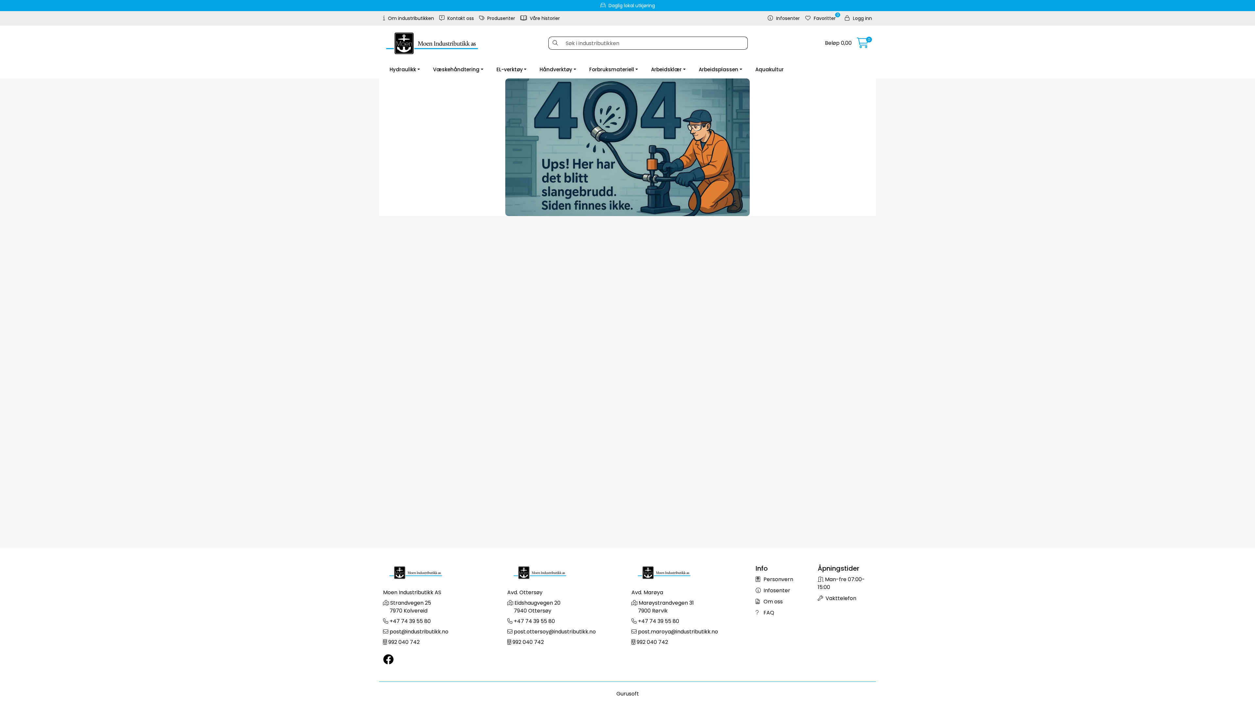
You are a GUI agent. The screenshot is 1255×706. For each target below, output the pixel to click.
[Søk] (555, 43)
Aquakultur (769, 69)
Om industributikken (410, 18)
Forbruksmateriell (611, 69)
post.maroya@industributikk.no (678, 631)
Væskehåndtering (456, 69)
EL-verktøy (509, 69)
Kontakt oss (460, 18)
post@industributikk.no (419, 631)
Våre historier (544, 18)
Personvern (777, 579)
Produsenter (500, 18)
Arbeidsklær (666, 69)
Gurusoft (627, 694)
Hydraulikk (403, 69)
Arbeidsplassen (718, 69)
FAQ (768, 612)
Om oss (772, 601)
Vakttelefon (840, 598)
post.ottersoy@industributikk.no (555, 631)
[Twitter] (388, 659)
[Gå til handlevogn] (863, 45)
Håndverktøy (556, 69)
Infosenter (776, 590)
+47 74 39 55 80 (410, 621)
